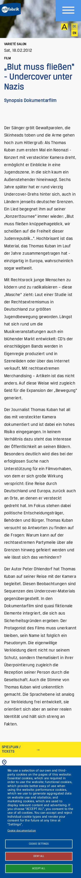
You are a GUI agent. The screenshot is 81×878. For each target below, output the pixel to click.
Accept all (38, 868)
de (74, 26)
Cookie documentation (21, 830)
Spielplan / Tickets (11, 749)
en (74, 33)
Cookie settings (39, 844)
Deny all (38, 856)
